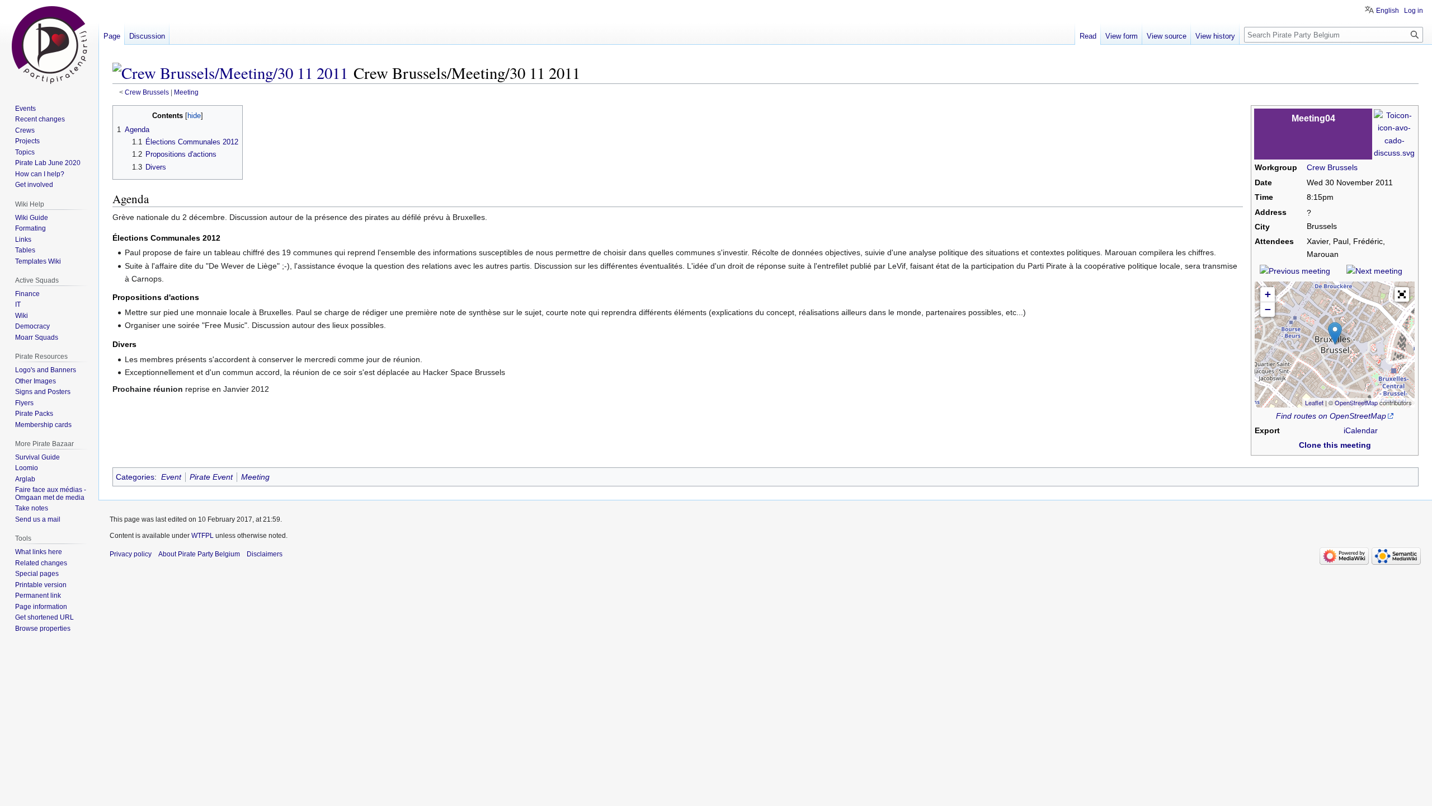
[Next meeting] (1374, 270)
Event (171, 476)
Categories (135, 476)
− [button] (1268, 309)
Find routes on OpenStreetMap (1331, 415)
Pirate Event (211, 476)
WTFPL (202, 536)
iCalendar (1361, 430)
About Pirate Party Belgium (199, 554)
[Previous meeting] (1295, 270)
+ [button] (1268, 294)
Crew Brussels (147, 92)
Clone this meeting (1335, 445)
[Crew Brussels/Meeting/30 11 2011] (230, 72)
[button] (1402, 294)
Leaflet (1314, 402)
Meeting (186, 92)
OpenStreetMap (1356, 402)
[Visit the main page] (49, 45)
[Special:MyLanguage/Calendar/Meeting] (1394, 133)
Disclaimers (264, 554)
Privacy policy (131, 554)
